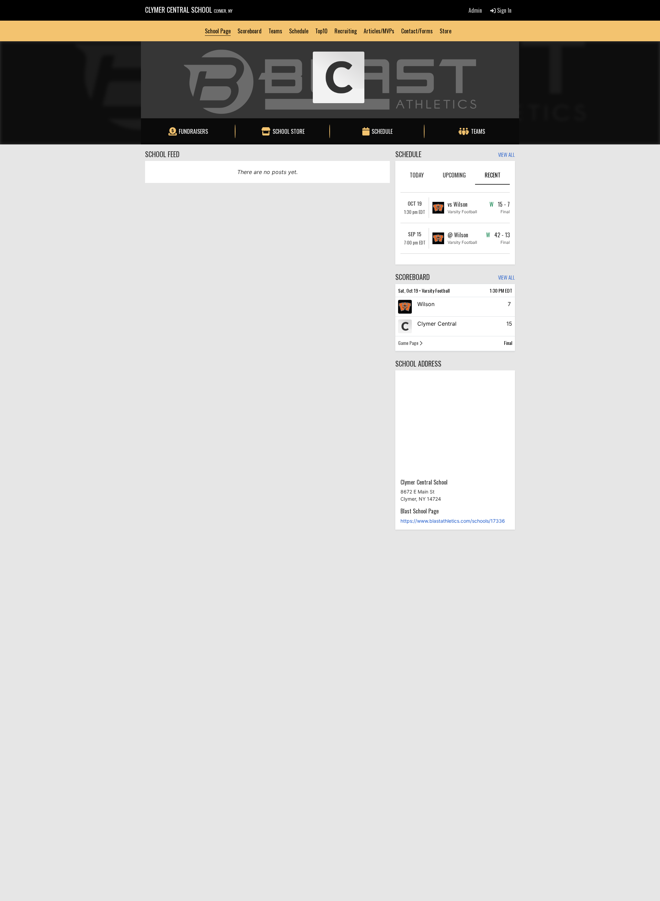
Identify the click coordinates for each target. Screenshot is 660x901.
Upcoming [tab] (454, 175)
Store (445, 31)
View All (506, 155)
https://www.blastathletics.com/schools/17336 (452, 521)
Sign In (504, 10)
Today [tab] (417, 175)
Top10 (321, 31)
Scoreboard (250, 31)
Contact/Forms (417, 31)
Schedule (298, 31)
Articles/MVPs (379, 31)
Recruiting (345, 31)
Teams (275, 31)
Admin (475, 10)
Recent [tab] (492, 175)
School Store (289, 131)
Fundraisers (193, 131)
